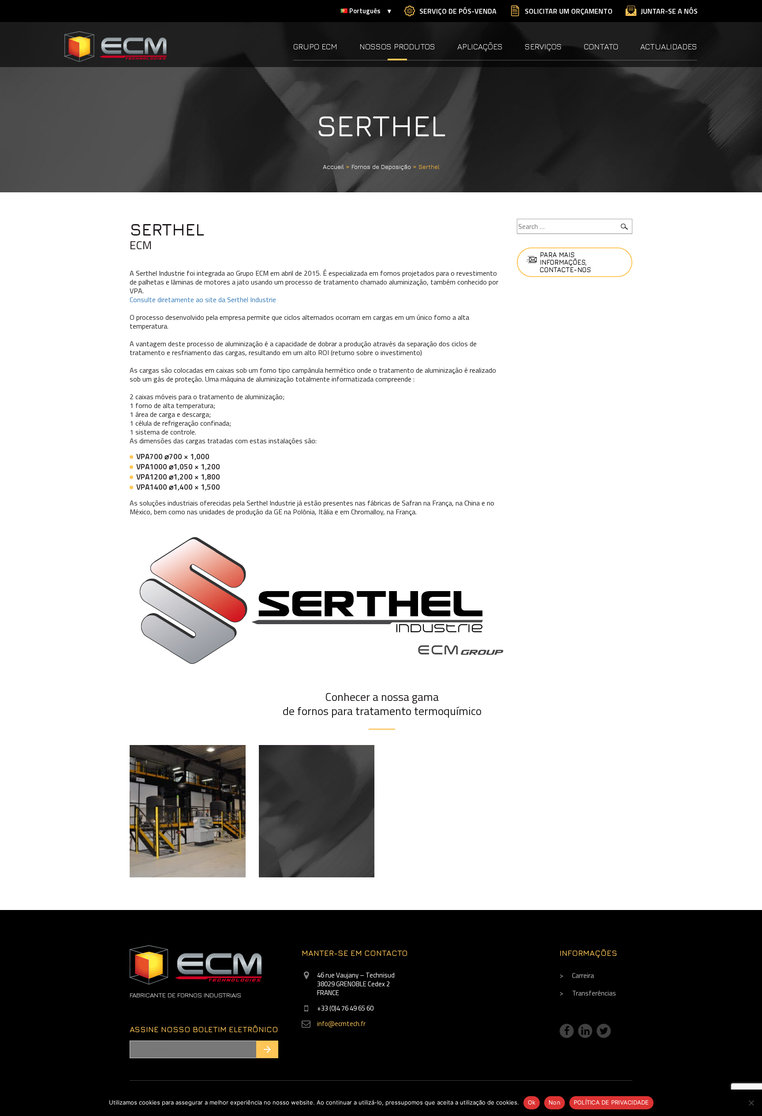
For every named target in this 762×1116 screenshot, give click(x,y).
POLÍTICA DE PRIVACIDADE (611, 1102)
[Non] (751, 1102)
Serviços (543, 46)
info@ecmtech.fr (341, 1024)
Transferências (594, 993)
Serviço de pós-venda (458, 11)
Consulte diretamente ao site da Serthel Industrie (203, 299)
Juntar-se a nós (669, 11)
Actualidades (668, 46)
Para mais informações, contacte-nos (565, 262)
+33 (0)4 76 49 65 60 (345, 1008)
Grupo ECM (315, 46)
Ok (532, 1102)
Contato (601, 46)
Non (554, 1102)
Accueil (333, 166)
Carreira (583, 975)
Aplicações (480, 46)
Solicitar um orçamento (569, 11)
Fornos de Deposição (381, 166)
